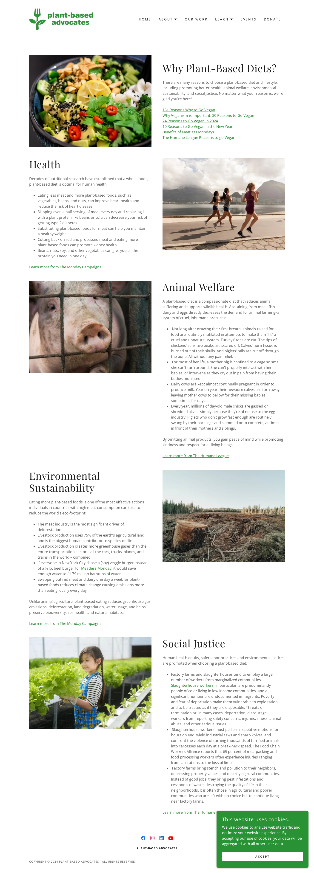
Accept (262, 857)
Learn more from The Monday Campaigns (65, 267)
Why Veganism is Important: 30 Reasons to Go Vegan (208, 115)
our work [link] (196, 19)
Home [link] (145, 19)
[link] (61, 18)
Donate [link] (272, 19)
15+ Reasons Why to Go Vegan (189, 109)
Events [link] (249, 19)
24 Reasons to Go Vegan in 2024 (190, 120)
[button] (168, 19)
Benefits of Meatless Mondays (188, 132)
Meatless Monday (96, 568)
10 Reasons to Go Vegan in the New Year (198, 126)
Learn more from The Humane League (196, 455)
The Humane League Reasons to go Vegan (199, 137)
